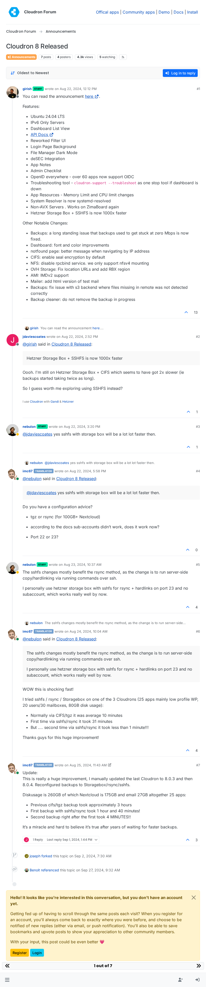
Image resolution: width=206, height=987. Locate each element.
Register (20, 953)
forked (46, 856)
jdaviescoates (34, 337)
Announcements (23, 57)
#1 (198, 89)
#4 (198, 471)
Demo (164, 12)
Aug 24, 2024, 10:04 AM (89, 631)
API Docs (39, 134)
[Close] (194, 897)
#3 (198, 427)
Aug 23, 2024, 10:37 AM (82, 564)
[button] (7, 980)
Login (37, 953)
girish (27, 89)
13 (196, 312)
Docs (178, 12)
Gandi (54, 401)
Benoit (35, 870)
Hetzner (68, 401)
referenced (50, 870)
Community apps (139, 12)
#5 (198, 564)
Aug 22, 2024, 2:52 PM (80, 337)
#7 (198, 765)
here (89, 96)
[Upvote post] (186, 312)
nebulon (29, 427)
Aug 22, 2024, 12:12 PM (78, 89)
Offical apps (107, 12)
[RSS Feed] (123, 57)
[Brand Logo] (14, 12)
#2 (198, 337)
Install (192, 12)
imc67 (28, 471)
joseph (35, 856)
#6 (198, 631)
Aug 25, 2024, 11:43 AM (88, 765)
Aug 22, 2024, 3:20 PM (82, 427)
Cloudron (36, 401)
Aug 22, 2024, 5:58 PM (88, 471)
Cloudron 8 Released (71, 344)
